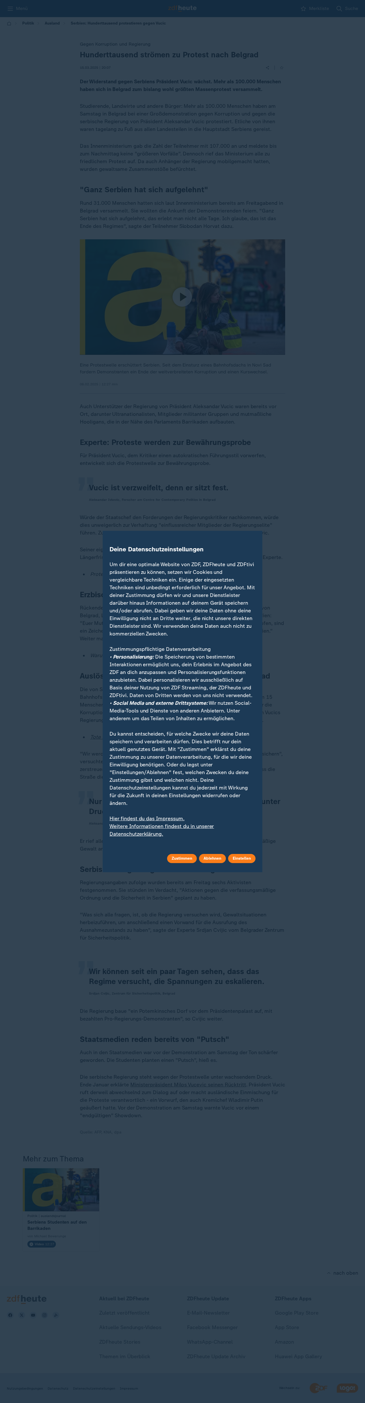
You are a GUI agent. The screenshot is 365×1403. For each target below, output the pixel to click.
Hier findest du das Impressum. (147, 818)
